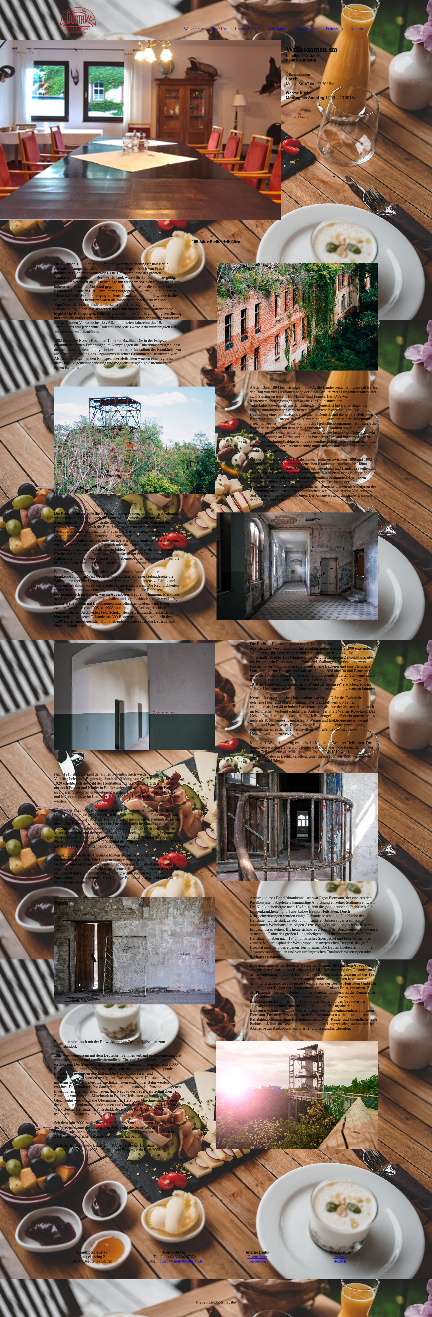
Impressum (257, 1261)
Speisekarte (276, 29)
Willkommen (194, 29)
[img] (57, 20)
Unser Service (303, 29)
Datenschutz (257, 1257)
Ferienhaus (334, 29)
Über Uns (219, 29)
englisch (340, 1257)
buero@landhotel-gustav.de (181, 1261)
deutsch (340, 1261)
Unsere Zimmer (247, 29)
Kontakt (356, 29)
